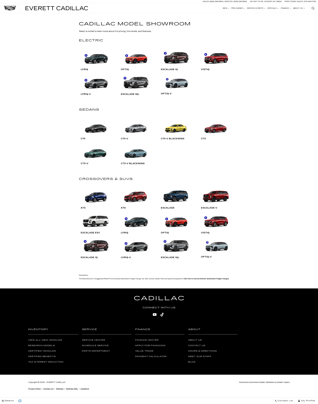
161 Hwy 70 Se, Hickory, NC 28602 (266, 1)
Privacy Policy (34, 389)
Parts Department (96, 351)
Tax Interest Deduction (45, 362)
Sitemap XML (72, 389)
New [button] (226, 8)
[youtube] (155, 314)
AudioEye (84, 389)
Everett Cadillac (56, 382)
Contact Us (196, 345)
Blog (191, 362)
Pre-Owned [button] (237, 8)
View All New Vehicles (45, 340)
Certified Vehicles (42, 351)
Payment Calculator (151, 356)
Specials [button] (272, 8)
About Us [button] (298, 8)
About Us (195, 340)
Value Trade (144, 351)
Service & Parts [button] (255, 8)
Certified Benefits (42, 356)
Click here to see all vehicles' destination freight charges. (206, 279)
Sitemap (59, 389)
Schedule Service (95, 345)
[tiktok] (162, 314)
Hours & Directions (202, 351)
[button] (313, 8)
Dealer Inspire (283, 382)
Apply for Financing (150, 345)
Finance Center (147, 340)
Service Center (93, 340)
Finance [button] (285, 8)
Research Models (41, 345)
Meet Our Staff (200, 356)
